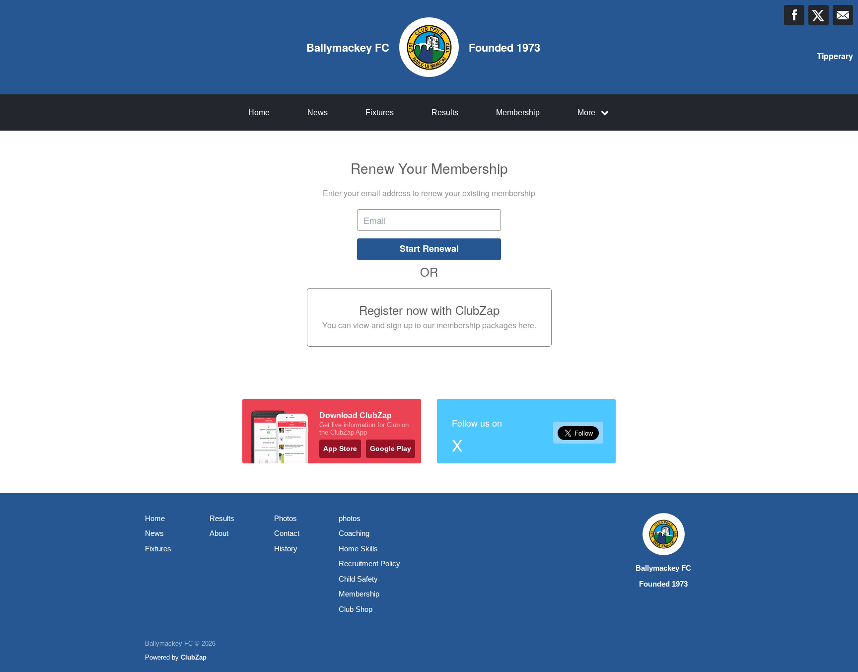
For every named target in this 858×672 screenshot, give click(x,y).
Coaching (354, 533)
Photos (285, 518)
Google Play (390, 448)
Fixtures (379, 112)
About (219, 533)
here (526, 325)
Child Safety (358, 579)
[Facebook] (794, 15)
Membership (518, 112)
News (317, 112)
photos (349, 518)
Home (259, 112)
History (285, 548)
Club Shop (355, 609)
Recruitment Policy (369, 563)
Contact (286, 533)
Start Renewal (429, 248)
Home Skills (358, 548)
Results (444, 112)
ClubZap (194, 657)
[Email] (843, 15)
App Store (340, 448)
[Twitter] (818, 15)
